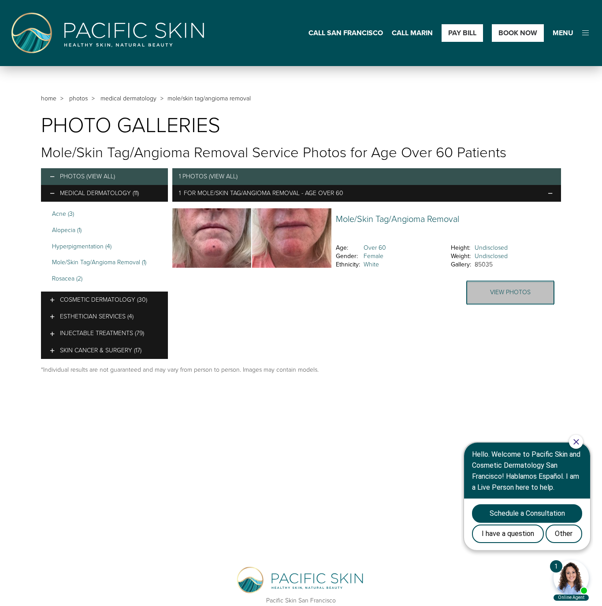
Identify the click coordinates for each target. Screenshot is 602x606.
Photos (78, 98)
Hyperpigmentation (81, 246)
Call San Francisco (345, 33)
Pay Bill (462, 33)
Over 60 (375, 247)
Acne (63, 213)
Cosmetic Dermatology (103, 299)
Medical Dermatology (128, 98)
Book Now (517, 33)
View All (101, 176)
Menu (563, 33)
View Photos (510, 292)
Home (48, 98)
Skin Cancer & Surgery (100, 350)
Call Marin (412, 33)
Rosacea (67, 278)
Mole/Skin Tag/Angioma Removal (99, 262)
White (371, 264)
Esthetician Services (97, 316)
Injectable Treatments (102, 333)
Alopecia (67, 230)
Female (373, 256)
